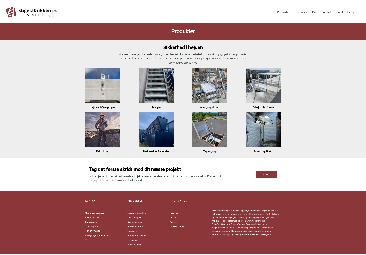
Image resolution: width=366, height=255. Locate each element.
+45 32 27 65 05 (92, 231)
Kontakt (173, 222)
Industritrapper (135, 217)
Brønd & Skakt (134, 245)
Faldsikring (132, 231)
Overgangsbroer (135, 222)
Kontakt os (266, 174)
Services (174, 213)
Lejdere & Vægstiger (137, 213)
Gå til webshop (177, 226)
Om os (173, 217)
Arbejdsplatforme (136, 226)
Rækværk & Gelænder (138, 235)
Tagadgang (133, 240)
